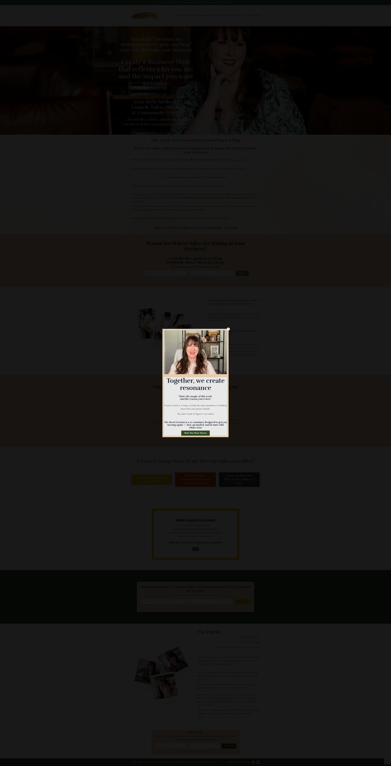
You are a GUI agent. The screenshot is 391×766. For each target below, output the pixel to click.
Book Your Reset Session (196, 433)
